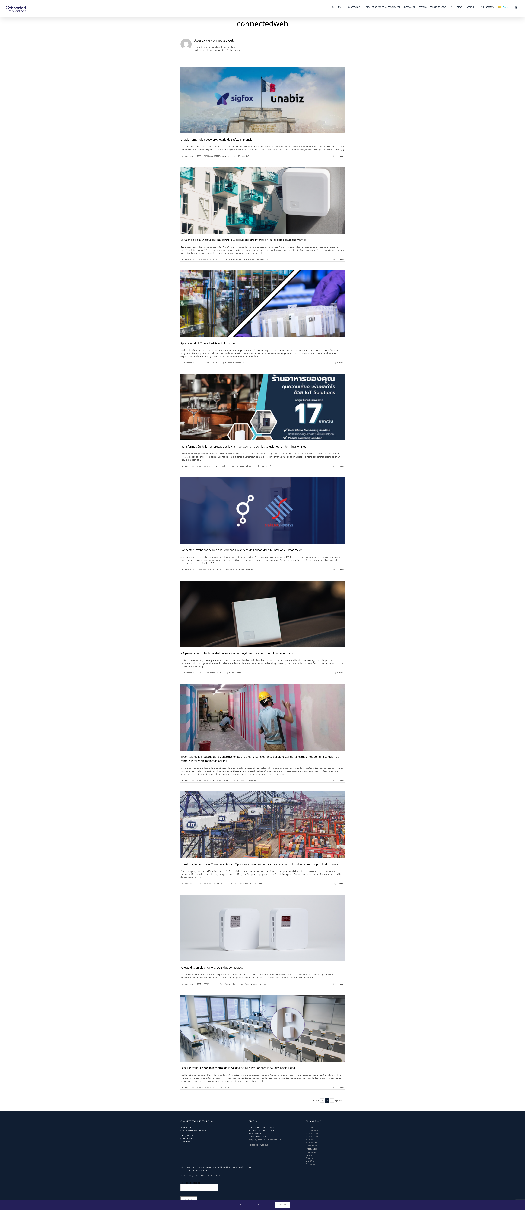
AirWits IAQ (312, 1139)
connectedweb (190, 156)
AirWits (309, 1127)
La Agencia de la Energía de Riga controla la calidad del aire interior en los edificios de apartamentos (243, 240)
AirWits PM (311, 1142)
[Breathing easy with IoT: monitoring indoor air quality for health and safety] (262, 1028)
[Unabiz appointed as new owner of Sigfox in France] (262, 100)
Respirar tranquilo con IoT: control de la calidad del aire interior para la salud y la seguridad (237, 1068)
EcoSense (310, 1164)
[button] (516, 7)
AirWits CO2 (312, 1133)
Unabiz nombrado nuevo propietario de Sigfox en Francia (216, 139)
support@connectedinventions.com (265, 1139)
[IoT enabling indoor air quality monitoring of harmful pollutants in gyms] (262, 614)
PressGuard (311, 1148)
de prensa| (234, 156)
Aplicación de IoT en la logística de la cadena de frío (212, 343)
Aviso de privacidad (211, 1175)
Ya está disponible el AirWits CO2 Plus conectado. (211, 967)
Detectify (310, 1155)
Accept (282, 1205)
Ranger (309, 1158)
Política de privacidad (258, 1144)
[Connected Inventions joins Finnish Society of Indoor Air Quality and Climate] (262, 510)
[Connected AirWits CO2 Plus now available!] (262, 928)
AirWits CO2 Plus (314, 1136)
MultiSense (311, 1145)
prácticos (234, 466)
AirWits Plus (312, 1130)
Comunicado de (240, 259)
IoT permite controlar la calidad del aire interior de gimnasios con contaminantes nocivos (236, 653)
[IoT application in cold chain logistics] (262, 303)
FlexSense (311, 1152)
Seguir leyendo (339, 156)
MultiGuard (311, 1161)
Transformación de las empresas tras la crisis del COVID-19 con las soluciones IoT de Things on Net (243, 446)
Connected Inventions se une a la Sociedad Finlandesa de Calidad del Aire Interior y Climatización (241, 550)
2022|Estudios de (223, 259)
